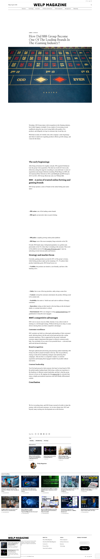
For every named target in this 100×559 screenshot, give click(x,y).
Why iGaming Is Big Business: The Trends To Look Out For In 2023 (65, 457)
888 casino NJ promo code (52, 249)
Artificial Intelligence (62, 312)
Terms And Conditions (47, 548)
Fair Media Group (30, 556)
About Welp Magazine (47, 539)
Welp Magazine (42, 463)
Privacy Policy (46, 546)
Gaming (30, 32)
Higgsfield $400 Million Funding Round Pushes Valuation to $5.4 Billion (49, 490)
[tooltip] (86, 1)
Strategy (35, 32)
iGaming (31, 440)
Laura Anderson (5, 492)
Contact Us (45, 544)
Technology (62, 546)
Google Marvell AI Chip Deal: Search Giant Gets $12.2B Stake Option (29, 490)
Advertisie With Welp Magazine (49, 541)
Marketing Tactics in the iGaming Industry (50, 456)
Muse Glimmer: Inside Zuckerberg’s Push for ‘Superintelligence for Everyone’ (29, 510)
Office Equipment (63, 539)
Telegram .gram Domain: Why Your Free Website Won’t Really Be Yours (10, 490)
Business (62, 544)
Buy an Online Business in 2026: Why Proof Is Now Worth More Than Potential (49, 510)
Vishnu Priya (84, 491)
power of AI (55, 374)
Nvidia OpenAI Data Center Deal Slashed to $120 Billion (89, 489)
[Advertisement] (50, 19)
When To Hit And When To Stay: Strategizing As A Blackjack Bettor (35, 457)
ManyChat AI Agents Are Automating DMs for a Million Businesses (68, 510)
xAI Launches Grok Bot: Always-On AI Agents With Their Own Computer (69, 490)
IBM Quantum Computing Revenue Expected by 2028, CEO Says (90, 510)
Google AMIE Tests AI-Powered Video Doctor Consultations (9, 510)
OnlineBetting (39, 440)
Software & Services (64, 541)
